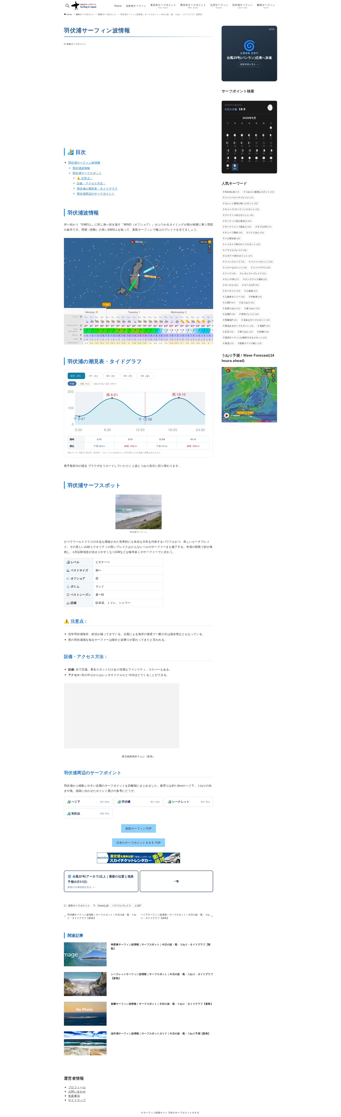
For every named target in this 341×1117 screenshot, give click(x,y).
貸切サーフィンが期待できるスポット (246, 337)
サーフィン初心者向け (238, 220)
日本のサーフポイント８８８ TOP (138, 843)
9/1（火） (94, 375)
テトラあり (256, 232)
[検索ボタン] (67, 5)
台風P (230, 313)
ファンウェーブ (235, 261)
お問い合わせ (77, 1091)
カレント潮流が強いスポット (241, 203)
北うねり (247, 302)
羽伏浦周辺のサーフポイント (96, 194)
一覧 (176, 881)
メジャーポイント (262, 261)
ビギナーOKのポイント (238, 255)
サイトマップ (77, 1100)
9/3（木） (129, 375)
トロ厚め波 (232, 238)
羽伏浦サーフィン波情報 (84, 162)
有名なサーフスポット (256, 319)
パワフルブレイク (121, 905)
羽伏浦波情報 (81, 168)
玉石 (229, 331)
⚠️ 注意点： (85, 178)
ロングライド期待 (256, 279)
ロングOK (232, 279)
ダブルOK (264, 226)
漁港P (265, 325)
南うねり (252, 308)
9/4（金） (146, 375)
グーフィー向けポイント (239, 214)
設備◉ (264, 331)
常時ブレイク (250, 313)
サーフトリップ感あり (238, 226)
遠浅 (229, 343)
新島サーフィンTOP (138, 828)
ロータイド (232, 290)
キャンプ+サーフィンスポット (242, 209)
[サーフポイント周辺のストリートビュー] (138, 95)
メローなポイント (236, 267)
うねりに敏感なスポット (259, 191)
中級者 (256, 296)
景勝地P (231, 319)
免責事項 (74, 1096)
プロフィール (77, 1087)
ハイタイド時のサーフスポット (242, 244)
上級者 (251, 290)
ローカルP (251, 284)
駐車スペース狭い (251, 343)
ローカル (231, 284)
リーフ (230, 273)
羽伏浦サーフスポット (87, 173)
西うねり (246, 331)
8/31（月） (76, 375)
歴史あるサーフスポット (239, 325)
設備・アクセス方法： (91, 183)
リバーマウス (261, 267)
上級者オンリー (235, 296)
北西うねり (232, 308)
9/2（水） (111, 375)
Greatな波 (103, 905)
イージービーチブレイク (239, 197)
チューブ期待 (233, 232)
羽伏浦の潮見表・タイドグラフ (97, 188)
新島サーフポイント (76, 43)
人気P (138, 905)
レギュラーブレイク (254, 273)
